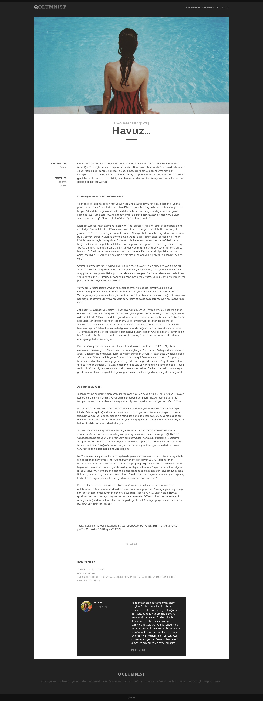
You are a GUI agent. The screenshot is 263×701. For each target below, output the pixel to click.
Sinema (149, 681)
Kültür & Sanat (112, 681)
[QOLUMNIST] (50, 7)
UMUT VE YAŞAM (86, 573)
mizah (63, 185)
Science (64, 681)
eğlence (63, 181)
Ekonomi (94, 681)
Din (83, 681)
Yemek (218, 681)
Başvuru (209, 7)
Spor (183, 681)
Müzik (138, 681)
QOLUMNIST (131, 674)
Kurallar (223, 7)
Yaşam (63, 167)
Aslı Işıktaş (140, 123)
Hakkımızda (193, 7)
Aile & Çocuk (48, 681)
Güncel (161, 681)
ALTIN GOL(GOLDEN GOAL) (91, 569)
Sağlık (173, 681)
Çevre (75, 681)
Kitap (128, 681)
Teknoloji (195, 681)
